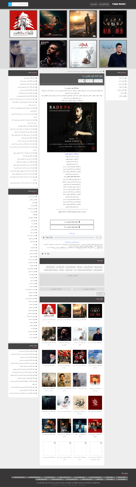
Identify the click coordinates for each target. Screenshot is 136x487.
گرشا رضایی (32, 286)
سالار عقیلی (32, 256)
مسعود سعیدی (31, 310)
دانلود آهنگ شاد (49, 477)
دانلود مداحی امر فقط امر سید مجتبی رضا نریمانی (23, 144)
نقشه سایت (94, 4)
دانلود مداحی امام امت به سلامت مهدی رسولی (24, 153)
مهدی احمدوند (31, 319)
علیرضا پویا (32, 265)
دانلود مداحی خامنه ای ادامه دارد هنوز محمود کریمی (22, 183)
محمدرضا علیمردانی (30, 298)
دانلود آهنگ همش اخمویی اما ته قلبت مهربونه (24, 369)
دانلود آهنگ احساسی (70, 267)
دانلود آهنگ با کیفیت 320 (71, 227)
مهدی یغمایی (32, 325)
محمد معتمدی (32, 307)
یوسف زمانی (32, 337)
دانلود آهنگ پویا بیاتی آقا (29, 156)
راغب (34, 244)
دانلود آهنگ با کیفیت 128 (71, 222)
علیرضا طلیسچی (31, 268)
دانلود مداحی (122, 81)
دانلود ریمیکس (121, 90)
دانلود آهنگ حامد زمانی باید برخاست (26, 141)
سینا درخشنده (31, 259)
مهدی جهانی (32, 322)
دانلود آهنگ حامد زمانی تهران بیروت (26, 87)
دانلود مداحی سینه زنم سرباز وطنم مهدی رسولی (23, 174)
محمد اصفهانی (32, 295)
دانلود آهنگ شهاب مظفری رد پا (92, 76)
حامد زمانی (32, 232)
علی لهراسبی (32, 274)
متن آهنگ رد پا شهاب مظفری (51, 270)
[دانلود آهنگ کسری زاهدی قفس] (53, 24)
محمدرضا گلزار (31, 301)
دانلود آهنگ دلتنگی (50, 267)
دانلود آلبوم (122, 87)
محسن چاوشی (32, 292)
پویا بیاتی (33, 229)
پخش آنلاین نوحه (42, 479)
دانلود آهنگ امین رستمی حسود (27, 81)
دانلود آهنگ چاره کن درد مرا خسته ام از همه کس (23, 354)
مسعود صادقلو (31, 313)
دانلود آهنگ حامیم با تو (29, 78)
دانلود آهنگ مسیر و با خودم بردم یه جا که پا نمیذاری (22, 393)
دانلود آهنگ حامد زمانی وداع (28, 138)
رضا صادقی (32, 250)
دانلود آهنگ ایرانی (54, 485)
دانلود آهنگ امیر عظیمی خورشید (27, 366)
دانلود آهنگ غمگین (98, 270)
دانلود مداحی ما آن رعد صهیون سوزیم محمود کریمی (22, 171)
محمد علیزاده (32, 304)
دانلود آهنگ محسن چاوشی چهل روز (26, 126)
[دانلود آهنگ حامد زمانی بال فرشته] (83, 54)
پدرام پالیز (32, 226)
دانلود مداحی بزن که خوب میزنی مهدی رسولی (24, 165)
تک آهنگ (123, 93)
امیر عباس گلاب (31, 208)
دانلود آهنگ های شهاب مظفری (85, 270)
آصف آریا (33, 205)
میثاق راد (33, 328)
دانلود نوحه (110, 479)
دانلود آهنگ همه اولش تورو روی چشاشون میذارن (23, 387)
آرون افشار (32, 199)
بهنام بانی (33, 220)
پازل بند (33, 223)
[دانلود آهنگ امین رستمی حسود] (83, 24)
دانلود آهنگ (122, 78)
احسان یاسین (32, 196)
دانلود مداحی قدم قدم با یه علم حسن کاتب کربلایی (23, 363)
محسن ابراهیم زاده (30, 289)
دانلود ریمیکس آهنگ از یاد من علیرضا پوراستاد (23, 372)
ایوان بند (33, 211)
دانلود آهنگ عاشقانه (34, 477)
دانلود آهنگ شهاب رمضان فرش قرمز (26, 378)
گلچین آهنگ (122, 96)
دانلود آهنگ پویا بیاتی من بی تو (27, 90)
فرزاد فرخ (32, 280)
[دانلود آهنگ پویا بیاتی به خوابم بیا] (23, 54)
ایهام (34, 214)
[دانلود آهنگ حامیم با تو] (113, 24)
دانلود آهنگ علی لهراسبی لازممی (27, 360)
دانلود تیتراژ (122, 84)
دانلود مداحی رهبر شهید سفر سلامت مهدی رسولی (23, 135)
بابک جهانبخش (31, 217)
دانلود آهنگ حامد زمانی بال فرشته (27, 93)
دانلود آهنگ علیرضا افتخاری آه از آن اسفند (24, 132)
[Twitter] (42, 254)
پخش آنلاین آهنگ (98, 267)
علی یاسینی (32, 277)
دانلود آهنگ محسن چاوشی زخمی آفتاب (25, 162)
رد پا (75, 270)
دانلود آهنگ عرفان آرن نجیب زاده (27, 351)
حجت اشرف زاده (31, 235)
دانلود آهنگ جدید (104, 4)
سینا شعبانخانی (31, 262)
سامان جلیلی (32, 253)
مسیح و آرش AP (31, 316)
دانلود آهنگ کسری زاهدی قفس (27, 84)
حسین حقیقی (32, 238)
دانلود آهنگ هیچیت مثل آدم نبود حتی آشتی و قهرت (22, 375)
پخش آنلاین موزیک (88, 267)
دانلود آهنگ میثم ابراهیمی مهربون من (26, 96)
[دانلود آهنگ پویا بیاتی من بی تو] (113, 54)
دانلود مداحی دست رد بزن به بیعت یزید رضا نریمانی (22, 99)
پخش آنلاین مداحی (72, 479)
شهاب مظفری (70, 88)
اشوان (33, 202)
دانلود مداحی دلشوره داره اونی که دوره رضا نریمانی (22, 129)
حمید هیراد (32, 241)
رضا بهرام (33, 247)
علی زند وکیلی (31, 271)
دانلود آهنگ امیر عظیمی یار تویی (27, 390)
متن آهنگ (62, 270)
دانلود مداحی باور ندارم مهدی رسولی (26, 159)
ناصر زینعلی (32, 334)
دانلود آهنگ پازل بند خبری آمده (27, 357)
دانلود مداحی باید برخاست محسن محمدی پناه (24, 168)
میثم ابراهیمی (31, 331)
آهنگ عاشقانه (121, 477)
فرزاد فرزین (32, 283)
